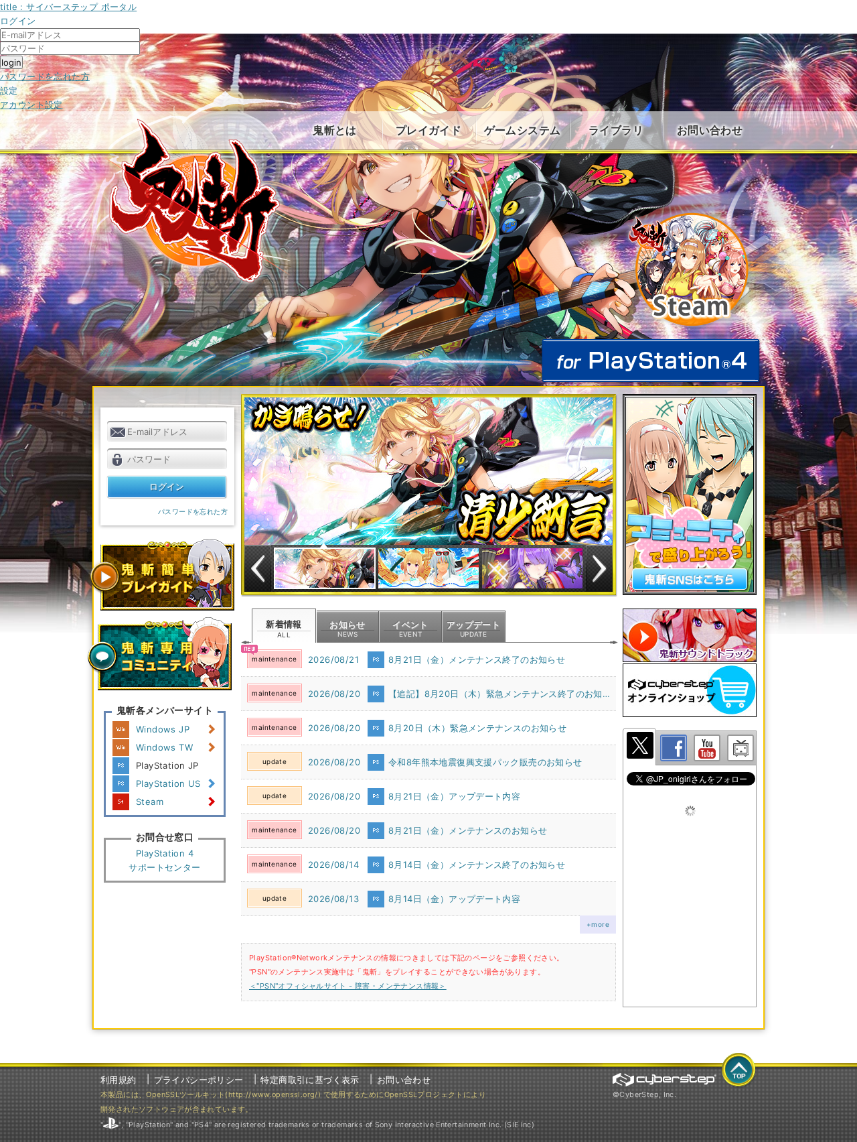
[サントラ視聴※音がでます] (690, 635)
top (739, 1070)
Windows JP (162, 729)
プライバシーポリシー (199, 1079)
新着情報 (284, 629)
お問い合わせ (710, 130)
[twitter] (639, 746)
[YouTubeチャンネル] (707, 748)
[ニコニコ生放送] (740, 748)
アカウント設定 (31, 104)
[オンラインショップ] (690, 690)
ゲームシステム (522, 130)
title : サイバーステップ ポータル (68, 6)
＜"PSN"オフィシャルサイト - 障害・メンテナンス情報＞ (348, 986)
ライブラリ (616, 130)
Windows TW (164, 747)
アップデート (473, 628)
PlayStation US (168, 783)
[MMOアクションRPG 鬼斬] (195, 200)
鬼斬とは (335, 130)
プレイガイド (428, 130)
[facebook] (673, 748)
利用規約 (118, 1079)
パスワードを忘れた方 (45, 76)
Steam (149, 801)
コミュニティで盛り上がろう (689, 494)
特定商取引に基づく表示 (309, 1079)
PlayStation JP (167, 765)
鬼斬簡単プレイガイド (160, 575)
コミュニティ (159, 653)
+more (598, 924)
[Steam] (688, 215)
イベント (410, 628)
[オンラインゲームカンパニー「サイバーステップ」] (664, 1079)
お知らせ (347, 628)
